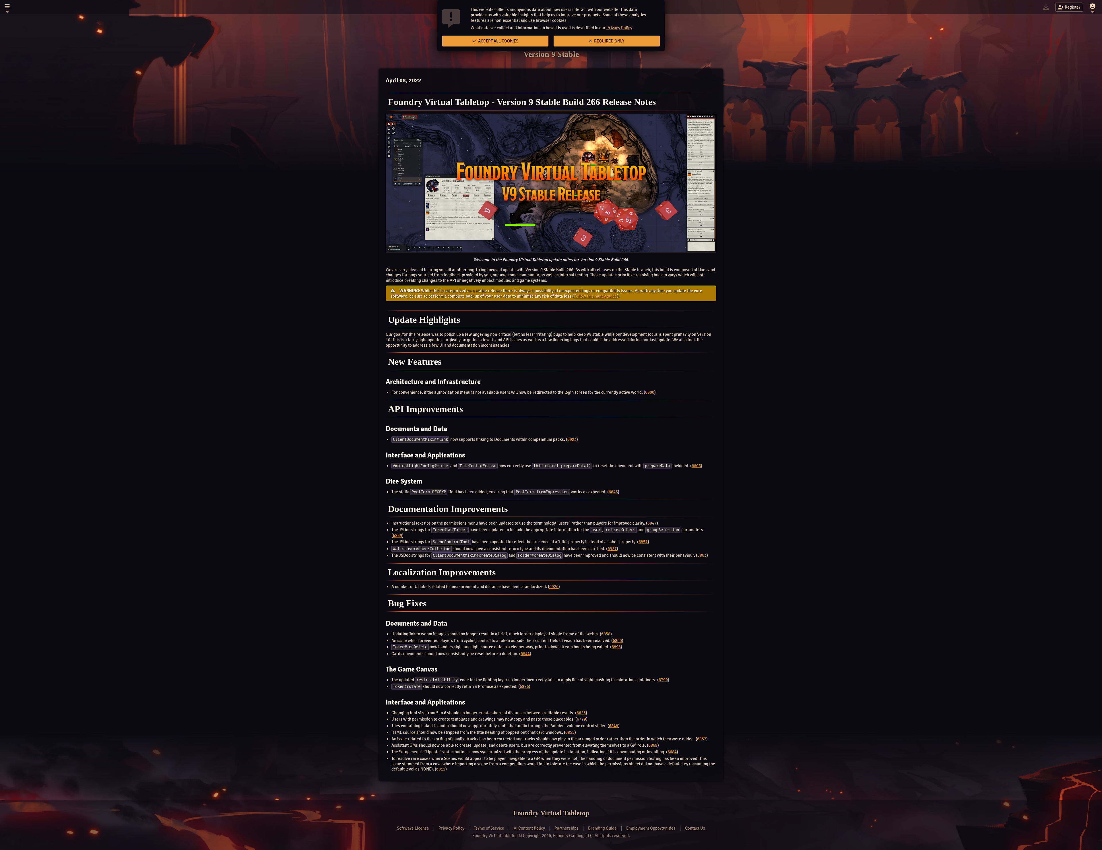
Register (1072, 7)
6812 (440, 769)
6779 (581, 719)
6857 (701, 739)
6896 (616, 646)
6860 (617, 640)
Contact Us (695, 828)
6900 (649, 392)
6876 (524, 686)
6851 (643, 541)
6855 (570, 732)
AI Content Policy (529, 828)
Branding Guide (602, 828)
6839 (397, 535)
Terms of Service (489, 828)
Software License (413, 828)
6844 (525, 653)
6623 (581, 712)
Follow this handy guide (595, 296)
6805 (696, 465)
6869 (652, 745)
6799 (663, 679)
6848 (613, 725)
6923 (572, 439)
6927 (612, 548)
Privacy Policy (619, 27)
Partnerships (566, 828)
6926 (553, 586)
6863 (702, 555)
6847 (652, 523)
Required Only (608, 41)
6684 (672, 751)
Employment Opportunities (651, 828)
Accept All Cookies (497, 41)
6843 (613, 491)
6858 (605, 633)
